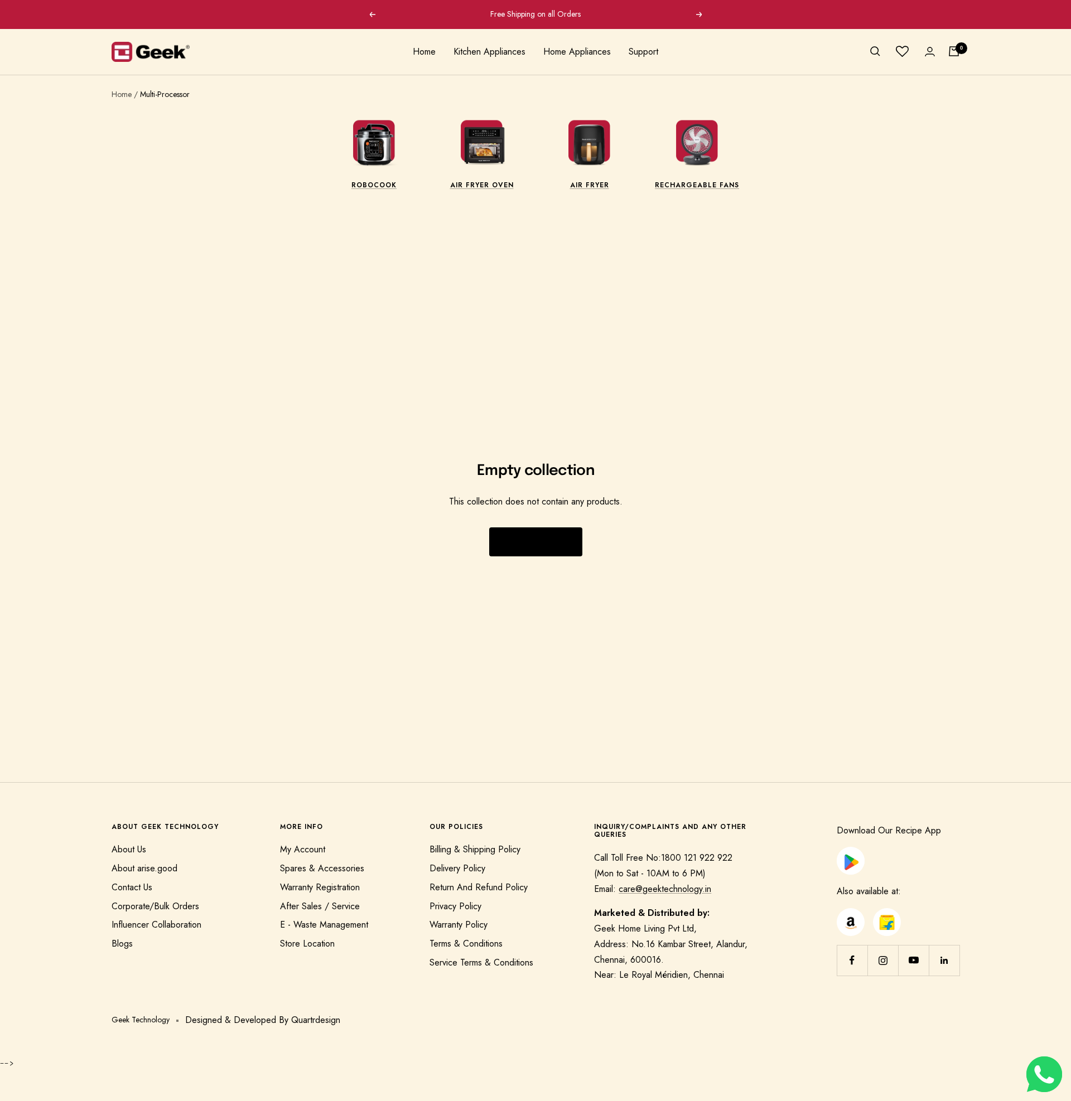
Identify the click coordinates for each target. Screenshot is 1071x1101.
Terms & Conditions (466, 943)
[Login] (930, 51)
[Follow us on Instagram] (882, 960)
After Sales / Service (320, 906)
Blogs (122, 943)
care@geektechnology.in (665, 888)
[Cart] (953, 51)
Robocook (374, 185)
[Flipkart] (887, 915)
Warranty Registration (320, 887)
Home (424, 51)
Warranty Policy (459, 924)
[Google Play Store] (851, 854)
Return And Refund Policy (479, 887)
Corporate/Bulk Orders (155, 906)
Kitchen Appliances (489, 51)
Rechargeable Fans (697, 185)
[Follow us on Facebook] (852, 960)
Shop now (536, 541)
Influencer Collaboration (156, 924)
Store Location (307, 943)
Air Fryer (589, 185)
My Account (302, 849)
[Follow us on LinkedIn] (944, 960)
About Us (129, 849)
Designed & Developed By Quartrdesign (262, 1019)
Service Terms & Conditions (481, 962)
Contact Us (132, 887)
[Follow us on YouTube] (913, 960)
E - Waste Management (324, 924)
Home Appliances (577, 51)
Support (643, 51)
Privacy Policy (455, 906)
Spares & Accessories (322, 868)
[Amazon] (851, 915)
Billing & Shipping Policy (475, 849)
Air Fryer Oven (482, 185)
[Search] (875, 51)
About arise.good (144, 868)
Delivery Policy (457, 868)
